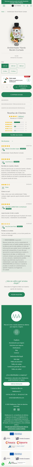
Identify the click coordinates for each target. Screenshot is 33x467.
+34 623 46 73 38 (22, 394)
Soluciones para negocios (16, 345)
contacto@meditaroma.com (16, 397)
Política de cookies (17, 364)
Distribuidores (16, 348)
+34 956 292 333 (10, 394)
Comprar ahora (16, 94)
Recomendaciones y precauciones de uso (13, 104)
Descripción (4, 100)
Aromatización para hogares (16, 343)
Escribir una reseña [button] (16, 135)
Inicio (2, 11)
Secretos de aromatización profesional (13, 108)
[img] (5, 146)
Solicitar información (16, 384)
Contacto (16, 353)
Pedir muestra (16, 294)
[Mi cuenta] (27, 5)
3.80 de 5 (21, 116)
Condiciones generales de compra (16, 366)
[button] (24, 5)
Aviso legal (16, 359)
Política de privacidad (16, 361)
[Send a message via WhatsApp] (3, 464)
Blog (16, 350)
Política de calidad (16, 369)
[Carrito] (31, 5)
